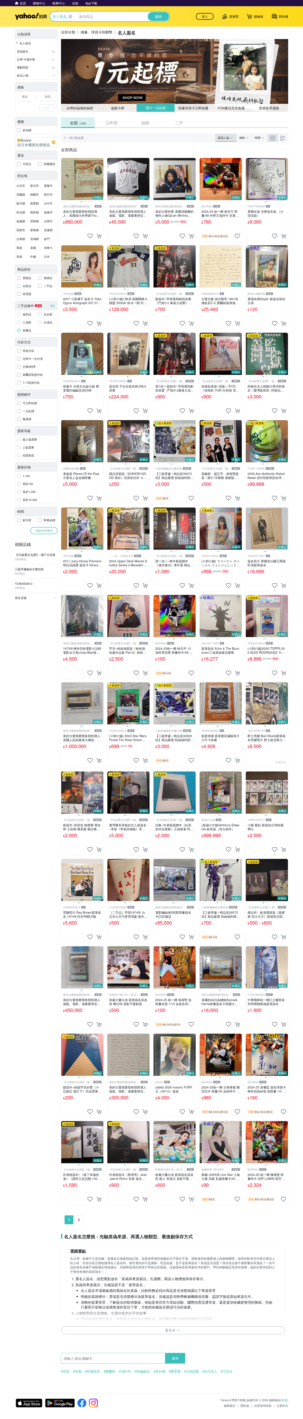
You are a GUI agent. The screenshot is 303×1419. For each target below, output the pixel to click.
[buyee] (36, 142)
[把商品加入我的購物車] (99, 236)
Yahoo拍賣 (31, 16)
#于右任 (227, 1371)
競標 (145, 123)
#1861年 (125, 1371)
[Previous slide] (64, 179)
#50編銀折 (142, 1371)
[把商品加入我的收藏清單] (90, 236)
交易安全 (282, 1405)
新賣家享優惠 (269, 108)
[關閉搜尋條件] (70, 16)
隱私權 (244, 1405)
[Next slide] (100, 179)
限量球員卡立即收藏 (194, 107)
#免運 (77, 1371)
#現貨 (65, 1371)
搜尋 (175, 1358)
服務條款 (229, 1405)
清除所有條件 (44, 530)
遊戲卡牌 (117, 108)
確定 (47, 107)
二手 (179, 123)
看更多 (170, 1330)
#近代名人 (209, 1371)
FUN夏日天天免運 (231, 108)
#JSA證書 (191, 1371)
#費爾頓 (109, 1371)
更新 (284, 1400)
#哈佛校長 (92, 1371)
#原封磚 (159, 1371)
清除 (52, 305)
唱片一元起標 (155, 108)
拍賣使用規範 (263, 1405)
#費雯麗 (175, 1371)
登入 (205, 16)
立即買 (112, 123)
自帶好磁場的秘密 (80, 108)
